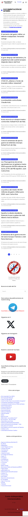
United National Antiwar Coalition (9, 430)
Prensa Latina (4, 474)
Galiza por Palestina (6, 411)
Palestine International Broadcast (9, 471)
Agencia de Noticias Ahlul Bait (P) (9, 442)
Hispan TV (3, 456)
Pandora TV (4, 473)
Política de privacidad (14, 512)
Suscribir (5, 381)
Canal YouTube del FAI (6, 399)
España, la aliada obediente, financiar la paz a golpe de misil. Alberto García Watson (13, 215)
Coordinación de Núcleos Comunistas (10, 402)
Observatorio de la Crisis (7, 421)
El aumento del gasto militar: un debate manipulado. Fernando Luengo (13, 36)
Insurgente (3, 457)
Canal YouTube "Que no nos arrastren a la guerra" (13, 401)
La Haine (3, 464)
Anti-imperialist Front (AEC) (8, 396)
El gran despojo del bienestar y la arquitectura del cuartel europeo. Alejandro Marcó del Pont (13, 60)
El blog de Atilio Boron (6, 407)
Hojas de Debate (5, 413)
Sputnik (3, 482)
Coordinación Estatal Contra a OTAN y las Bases (12, 404)
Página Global (4, 468)
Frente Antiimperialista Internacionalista (14, 48)
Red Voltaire (4, 476)
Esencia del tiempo (5, 410)
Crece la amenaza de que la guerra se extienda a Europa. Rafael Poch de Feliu (11, 143)
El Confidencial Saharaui (7, 454)
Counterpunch (4, 450)
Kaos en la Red (4, 460)
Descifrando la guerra (6, 405)
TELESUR (3, 484)
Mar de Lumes (4, 416)
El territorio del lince (6, 408)
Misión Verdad (4, 465)
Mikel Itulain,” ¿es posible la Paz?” (9, 418)
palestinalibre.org (5, 470)
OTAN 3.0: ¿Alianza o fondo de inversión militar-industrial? (12, 82)
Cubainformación (5, 453)
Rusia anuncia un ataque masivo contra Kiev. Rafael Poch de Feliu (13, 120)
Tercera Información (6, 485)
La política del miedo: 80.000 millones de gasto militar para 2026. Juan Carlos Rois (12, 192)
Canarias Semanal (5, 448)
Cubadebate (4, 451)
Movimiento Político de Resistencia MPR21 (11, 467)
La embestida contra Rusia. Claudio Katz (11, 101)
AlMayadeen (4, 445)
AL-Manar (3, 443)
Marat (2, 415)
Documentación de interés (9, 31)
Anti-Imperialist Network (7, 397)
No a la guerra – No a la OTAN (8, 419)
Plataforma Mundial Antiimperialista (10, 422)
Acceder (19, 2)
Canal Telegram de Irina (7, 447)
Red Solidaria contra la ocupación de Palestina (12, 427)
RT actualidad (4, 479)
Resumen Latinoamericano (7, 478)
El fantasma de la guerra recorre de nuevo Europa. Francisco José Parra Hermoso (13, 237)
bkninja (21, 509)
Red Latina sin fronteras (7, 425)
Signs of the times (5, 481)
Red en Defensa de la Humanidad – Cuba (11, 424)
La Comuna (4, 462)
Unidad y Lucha (5, 429)
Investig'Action (4, 459)
